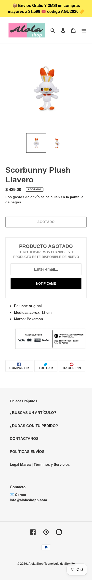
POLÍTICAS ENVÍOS (27, 451)
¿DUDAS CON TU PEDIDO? (34, 426)
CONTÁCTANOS (24, 438)
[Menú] (84, 30)
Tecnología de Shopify (59, 563)
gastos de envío (26, 197)
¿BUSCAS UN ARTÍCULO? (33, 413)
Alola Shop (35, 563)
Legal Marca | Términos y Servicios (40, 464)
